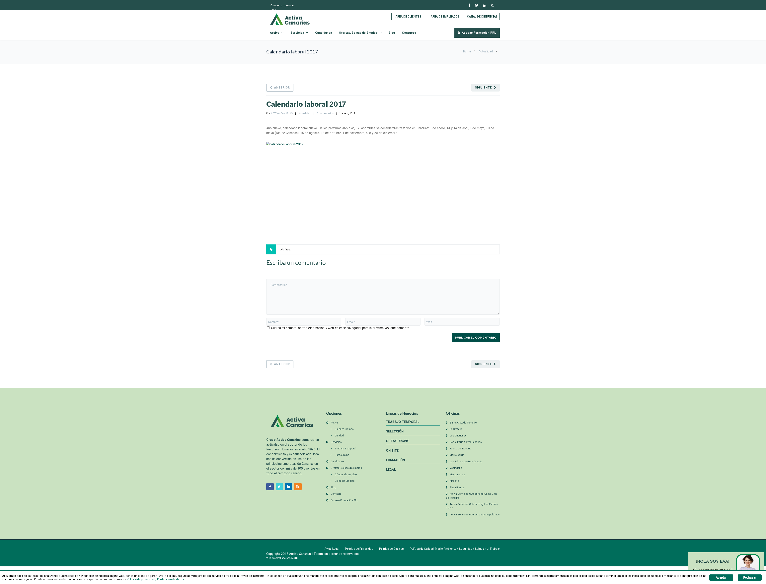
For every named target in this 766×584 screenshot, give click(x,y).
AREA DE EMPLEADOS (445, 16)
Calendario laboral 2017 (306, 103)
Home (467, 51)
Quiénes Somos (344, 428)
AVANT (294, 558)
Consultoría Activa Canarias (466, 441)
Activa (274, 32)
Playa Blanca (457, 487)
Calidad (339, 435)
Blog (392, 32)
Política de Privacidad (359, 548)
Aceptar (721, 577)
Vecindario (456, 467)
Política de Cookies (391, 548)
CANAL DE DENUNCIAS (482, 16)
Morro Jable (457, 454)
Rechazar (749, 577)
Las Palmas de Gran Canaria (466, 461)
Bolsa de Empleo (345, 480)
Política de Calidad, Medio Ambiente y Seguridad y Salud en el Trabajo (455, 548)
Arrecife (454, 480)
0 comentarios (325, 113)
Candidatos (323, 32)
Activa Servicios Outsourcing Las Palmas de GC (472, 506)
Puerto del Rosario (460, 448)
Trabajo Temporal (345, 448)
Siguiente (483, 87)
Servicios (297, 32)
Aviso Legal (332, 548)
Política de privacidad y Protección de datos (155, 579)
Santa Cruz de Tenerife (463, 422)
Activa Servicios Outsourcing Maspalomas (475, 514)
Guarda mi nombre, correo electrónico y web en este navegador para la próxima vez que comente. (340, 328)
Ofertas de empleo (346, 474)
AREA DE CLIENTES (408, 16)
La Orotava (456, 428)
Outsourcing (342, 454)
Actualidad (486, 51)
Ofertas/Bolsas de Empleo (358, 32)
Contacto (409, 32)
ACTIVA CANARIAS (282, 113)
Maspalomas (457, 474)
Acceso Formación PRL (479, 32)
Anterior (282, 87)
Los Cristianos (458, 435)
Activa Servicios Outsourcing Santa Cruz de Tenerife (471, 495)
